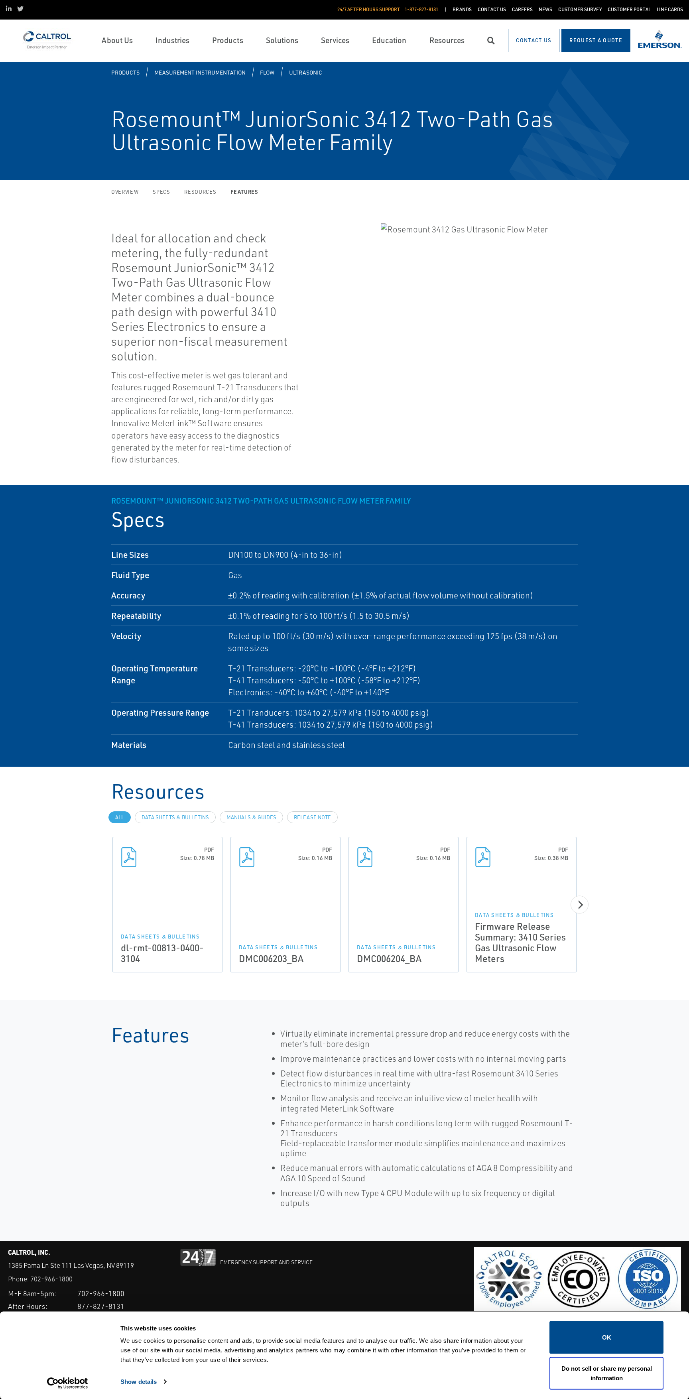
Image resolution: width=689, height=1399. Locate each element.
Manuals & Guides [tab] (251, 817)
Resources (200, 192)
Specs (161, 192)
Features (244, 191)
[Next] (580, 905)
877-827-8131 (100, 1306)
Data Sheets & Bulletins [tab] (175, 817)
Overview (124, 192)
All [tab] (119, 817)
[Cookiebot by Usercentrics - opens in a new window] (67, 1383)
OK (606, 1337)
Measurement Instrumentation (200, 72)
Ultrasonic (305, 72)
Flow (267, 72)
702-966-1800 (51, 1279)
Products (125, 72)
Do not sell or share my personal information (606, 1373)
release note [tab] (312, 817)
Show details (138, 1381)
